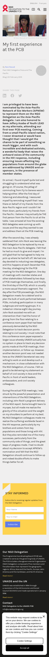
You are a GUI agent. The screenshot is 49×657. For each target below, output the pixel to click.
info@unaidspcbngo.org (13, 609)
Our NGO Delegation (15, 551)
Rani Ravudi (10, 67)
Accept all (24, 648)
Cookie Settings (24, 641)
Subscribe (13, 524)
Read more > (8, 576)
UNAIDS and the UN (15, 581)
